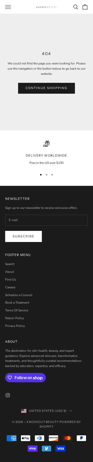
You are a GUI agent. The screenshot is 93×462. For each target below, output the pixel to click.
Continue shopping (47, 88)
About (9, 272)
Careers (10, 287)
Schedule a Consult (18, 295)
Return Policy (14, 318)
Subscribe (23, 236)
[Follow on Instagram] (7, 395)
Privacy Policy (15, 326)
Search (9, 264)
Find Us (10, 279)
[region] (46, 153)
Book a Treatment (17, 302)
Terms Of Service (16, 310)
